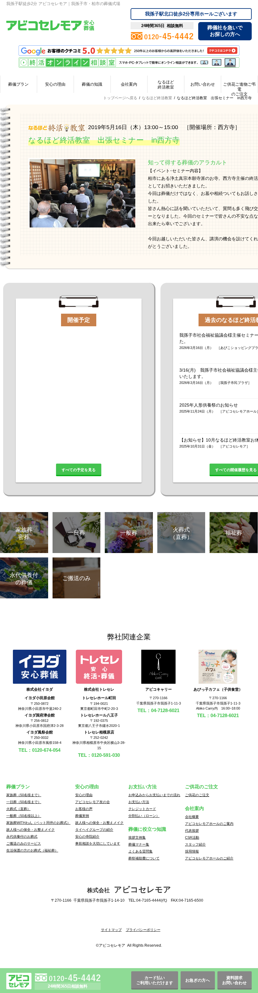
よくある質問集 (140, 851)
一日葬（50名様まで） (23, 802)
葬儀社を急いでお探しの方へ (225, 31)
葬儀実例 (82, 816)
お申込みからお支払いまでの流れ (154, 795)
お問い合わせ (202, 84)
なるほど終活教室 (166, 84)
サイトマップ (111, 930)
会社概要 (192, 817)
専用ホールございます (191, 13)
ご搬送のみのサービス (23, 843)
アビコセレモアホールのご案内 (209, 823)
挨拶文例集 (137, 837)
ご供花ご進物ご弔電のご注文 (239, 87)
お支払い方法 (138, 802)
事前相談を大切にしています (97, 843)
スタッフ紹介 (195, 844)
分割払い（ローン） (144, 816)
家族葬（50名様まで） (23, 795)
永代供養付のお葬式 (21, 836)
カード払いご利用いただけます (154, 980)
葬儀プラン (18, 84)
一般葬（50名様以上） (23, 816)
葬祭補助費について (144, 858)
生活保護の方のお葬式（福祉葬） (32, 850)
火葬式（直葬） (18, 809)
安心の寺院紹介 (87, 836)
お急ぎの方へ (197, 980)
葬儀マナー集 (138, 844)
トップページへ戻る (120, 98)
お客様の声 (84, 809)
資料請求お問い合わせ (234, 980)
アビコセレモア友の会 (92, 802)
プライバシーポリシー (143, 930)
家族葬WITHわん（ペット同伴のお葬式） (38, 823)
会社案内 (129, 84)
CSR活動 (192, 837)
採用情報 (192, 851)
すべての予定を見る (79, 470)
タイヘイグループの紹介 (94, 829)
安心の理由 (55, 84)
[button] (129, 919)
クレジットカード (142, 809)
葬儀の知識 (92, 84)
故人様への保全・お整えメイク (30, 829)
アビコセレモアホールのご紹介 (209, 858)
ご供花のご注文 (197, 795)
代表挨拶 (192, 830)
